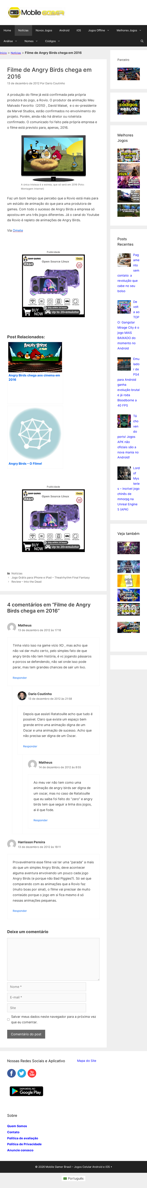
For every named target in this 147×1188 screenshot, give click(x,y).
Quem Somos (17, 1126)
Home (7, 30)
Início (3, 53)
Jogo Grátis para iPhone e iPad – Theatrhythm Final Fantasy (50, 577)
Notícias (23, 30)
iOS (79, 30)
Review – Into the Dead (26, 581)
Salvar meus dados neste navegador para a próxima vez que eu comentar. (53, 1019)
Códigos (50, 41)
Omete (18, 230)
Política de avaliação (22, 1138)
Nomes (29, 41)
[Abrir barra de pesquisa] (142, 41)
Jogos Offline (96, 30)
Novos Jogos (44, 30)
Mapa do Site (86, 1061)
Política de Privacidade (24, 1144)
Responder (20, 677)
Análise (8, 41)
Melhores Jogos (127, 30)
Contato (13, 1132)
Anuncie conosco (20, 1150)
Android (64, 30)
